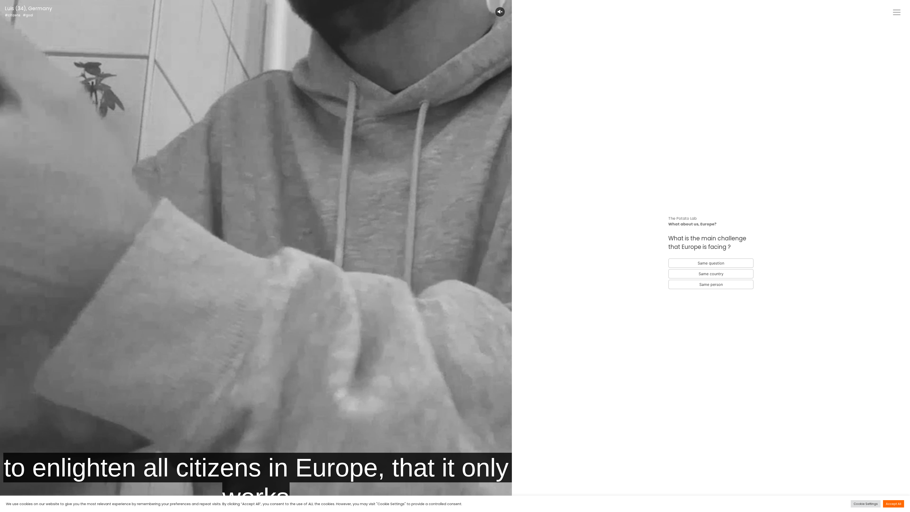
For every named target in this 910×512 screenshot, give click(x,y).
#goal (28, 15)
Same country (711, 273)
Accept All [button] (893, 504)
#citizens (12, 15)
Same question (711, 263)
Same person (711, 284)
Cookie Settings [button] (866, 504)
